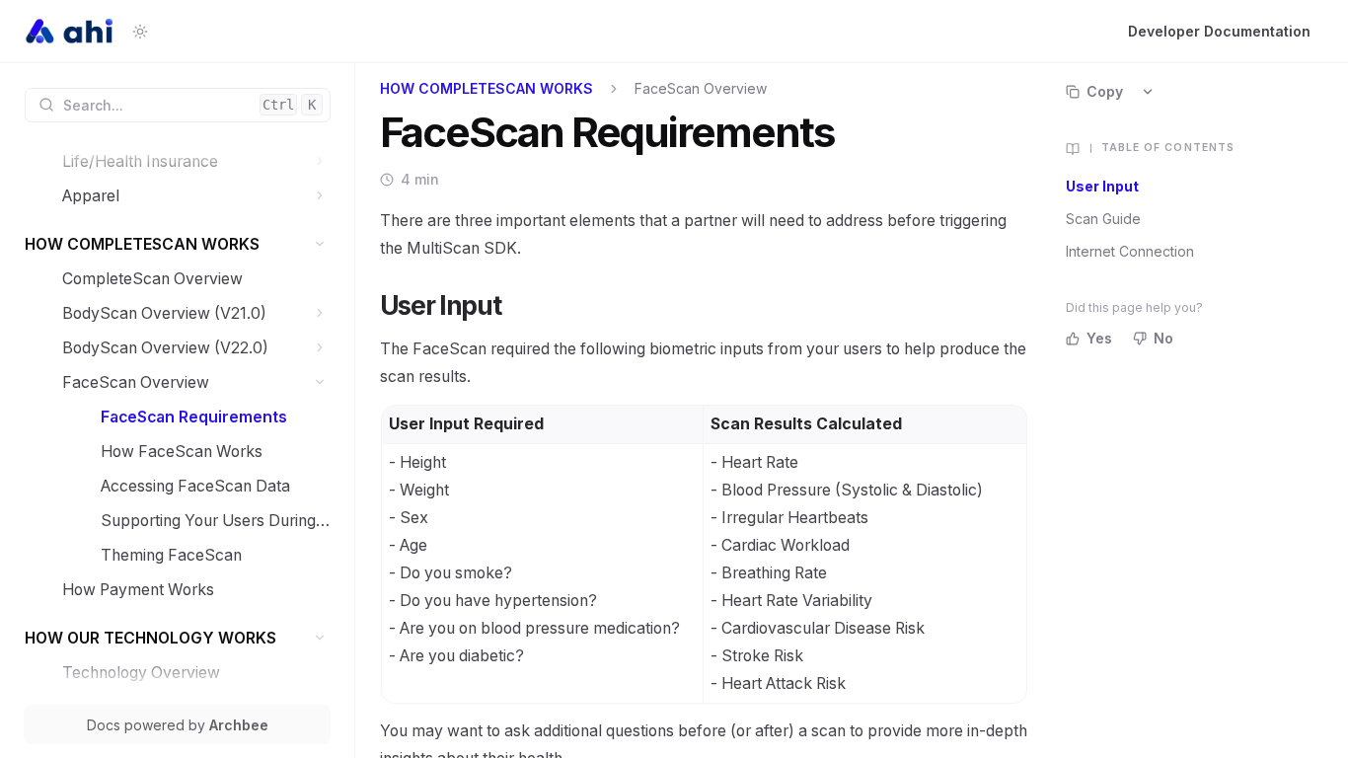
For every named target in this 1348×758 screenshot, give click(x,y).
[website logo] (70, 31)
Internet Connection (1130, 251)
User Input (1102, 186)
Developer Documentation (1219, 31)
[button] (320, 161)
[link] (196, 161)
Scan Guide (1103, 218)
